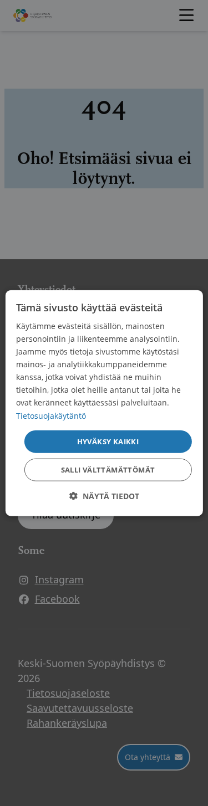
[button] (104, 496)
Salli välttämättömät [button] (108, 470)
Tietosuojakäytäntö (51, 415)
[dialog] (103, 403)
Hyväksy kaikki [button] (108, 441)
